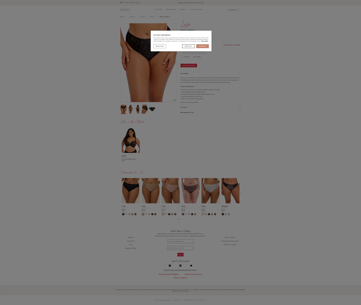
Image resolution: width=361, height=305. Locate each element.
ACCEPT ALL (202, 46)
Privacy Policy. (204, 41)
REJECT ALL (188, 46)
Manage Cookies (160, 46)
